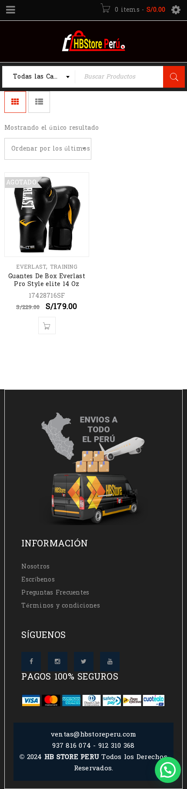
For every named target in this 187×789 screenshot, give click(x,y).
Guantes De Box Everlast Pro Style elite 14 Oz (46, 280)
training (63, 266)
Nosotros (35, 566)
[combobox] (38, 77)
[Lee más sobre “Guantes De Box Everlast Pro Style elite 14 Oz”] (47, 325)
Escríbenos (38, 579)
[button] (168, 770)
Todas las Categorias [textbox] (44, 76)
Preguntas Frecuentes (55, 592)
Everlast (31, 266)
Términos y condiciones (60, 605)
